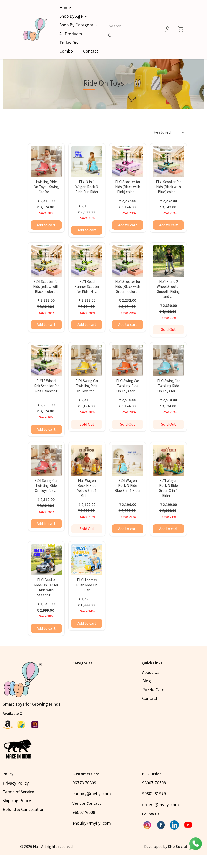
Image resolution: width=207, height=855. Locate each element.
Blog (146, 681)
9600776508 (83, 812)
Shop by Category (76, 25)
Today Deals (71, 43)
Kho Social (177, 846)
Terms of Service (18, 792)
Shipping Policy (17, 800)
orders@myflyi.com (160, 805)
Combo (66, 51)
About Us (150, 672)
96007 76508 (154, 783)
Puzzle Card (153, 690)
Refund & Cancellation (23, 809)
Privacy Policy (16, 783)
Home (65, 8)
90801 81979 (154, 794)
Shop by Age (71, 16)
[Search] (110, 34)
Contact (90, 51)
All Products (70, 34)
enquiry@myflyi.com (91, 794)
